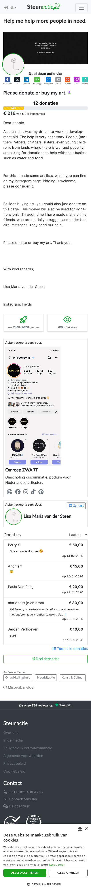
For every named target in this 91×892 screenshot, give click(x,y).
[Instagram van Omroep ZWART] (26, 492)
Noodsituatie (46, 677)
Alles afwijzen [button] (68, 873)
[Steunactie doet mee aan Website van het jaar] (34, 822)
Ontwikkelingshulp (17, 677)
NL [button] (12, 7)
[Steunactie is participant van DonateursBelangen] (12, 823)
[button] (7, 81)
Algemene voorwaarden (23, 755)
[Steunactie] (44, 6)
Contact (78, 505)
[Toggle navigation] (81, 7)
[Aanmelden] (6, 7)
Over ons (10, 732)
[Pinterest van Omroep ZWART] (41, 492)
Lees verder (56, 864)
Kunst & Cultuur (73, 677)
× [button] (86, 829)
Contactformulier (22, 799)
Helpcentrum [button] (19, 806)
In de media (13, 740)
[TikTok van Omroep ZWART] (34, 492)
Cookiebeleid (14, 771)
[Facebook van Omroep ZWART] (18, 492)
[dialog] (45, 858)
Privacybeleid (14, 763)
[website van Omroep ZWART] (10, 492)
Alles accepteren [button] (24, 873)
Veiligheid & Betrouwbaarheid (27, 748)
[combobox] (80, 829)
